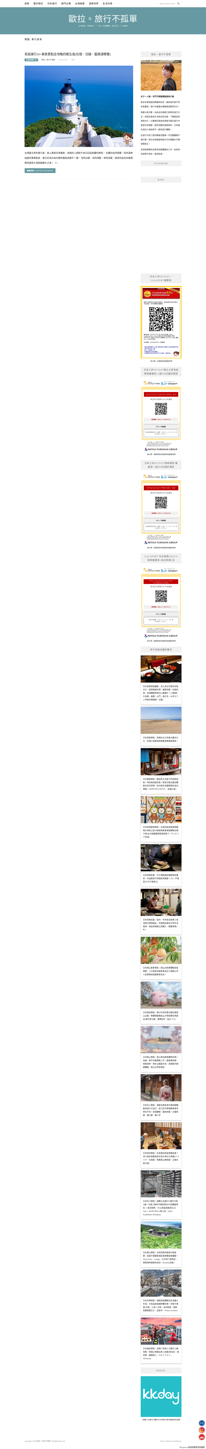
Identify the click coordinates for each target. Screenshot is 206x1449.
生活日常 (107, 3)
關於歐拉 (38, 3)
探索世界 (94, 3)
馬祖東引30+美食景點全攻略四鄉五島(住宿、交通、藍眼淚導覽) (68, 54)
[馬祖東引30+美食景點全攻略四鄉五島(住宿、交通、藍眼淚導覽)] (79, 106)
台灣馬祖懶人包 (31, 60)
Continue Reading (43, 170)
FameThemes (177, 1441)
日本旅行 (52, 3)
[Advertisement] (161, 227)
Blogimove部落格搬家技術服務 (192, 1447)
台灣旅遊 (80, 3)
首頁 (27, 3)
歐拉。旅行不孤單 (103, 19)
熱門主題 (66, 3)
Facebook (161, 163)
